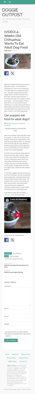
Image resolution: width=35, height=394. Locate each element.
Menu (9, 2)
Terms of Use (25, 354)
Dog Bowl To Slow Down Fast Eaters (14, 259)
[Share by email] (6, 79)
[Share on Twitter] (12, 73)
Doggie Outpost (12, 12)
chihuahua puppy (14, 256)
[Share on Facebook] (6, 73)
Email (6, 316)
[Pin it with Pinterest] (18, 73)
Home (7, 354)
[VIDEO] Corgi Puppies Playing (13, 272)
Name (6, 308)
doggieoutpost (7, 50)
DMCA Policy (12, 361)
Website (6, 324)
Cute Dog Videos (17, 253)
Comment (7, 286)
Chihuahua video (9, 195)
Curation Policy (23, 358)
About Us (15, 354)
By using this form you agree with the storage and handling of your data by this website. (17, 334)
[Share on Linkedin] (25, 73)
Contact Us (23, 361)
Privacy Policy (11, 358)
